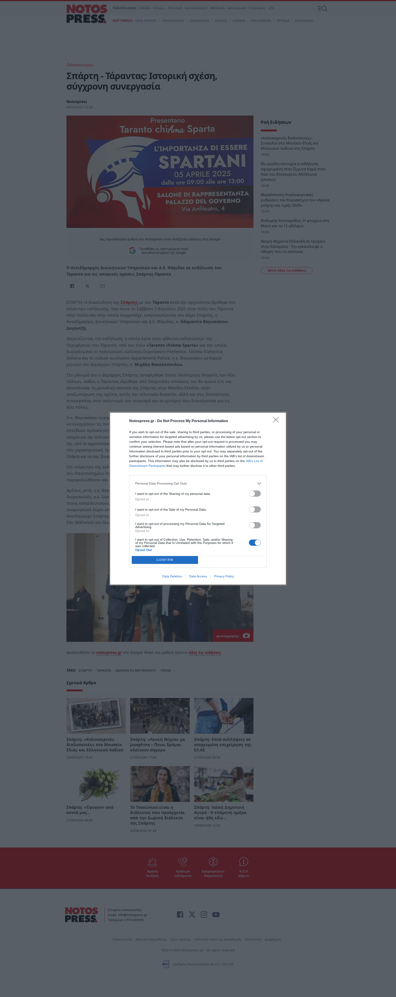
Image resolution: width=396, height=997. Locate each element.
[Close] (277, 421)
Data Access (198, 576)
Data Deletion (172, 576)
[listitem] (198, 483)
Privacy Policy (224, 576)
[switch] (255, 493)
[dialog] (198, 498)
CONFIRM (165, 560)
